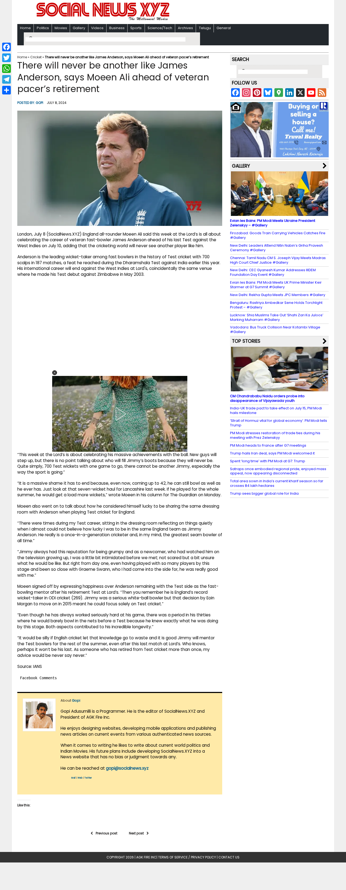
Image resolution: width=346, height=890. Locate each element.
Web (80, 777)
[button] (54, 372)
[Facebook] (6, 47)
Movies (61, 27)
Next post (136, 833)
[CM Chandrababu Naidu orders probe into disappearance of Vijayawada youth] (279, 388)
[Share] (6, 90)
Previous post (106, 833)
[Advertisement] (243, 13)
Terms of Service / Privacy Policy (187, 857)
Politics (43, 27)
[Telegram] (6, 79)
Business (117, 27)
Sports (136, 27)
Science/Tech (160, 27)
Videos (97, 27)
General (224, 27)
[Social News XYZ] (103, 19)
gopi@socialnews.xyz (127, 768)
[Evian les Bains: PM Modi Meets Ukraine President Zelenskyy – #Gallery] (279, 213)
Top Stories (246, 341)
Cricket (36, 57)
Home (25, 27)
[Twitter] (6, 57)
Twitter (88, 777)
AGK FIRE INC (146, 857)
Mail (73, 777)
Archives (185, 27)
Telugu (205, 27)
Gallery (79, 27)
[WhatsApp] (6, 68)
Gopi (39, 102)
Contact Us (228, 857)
